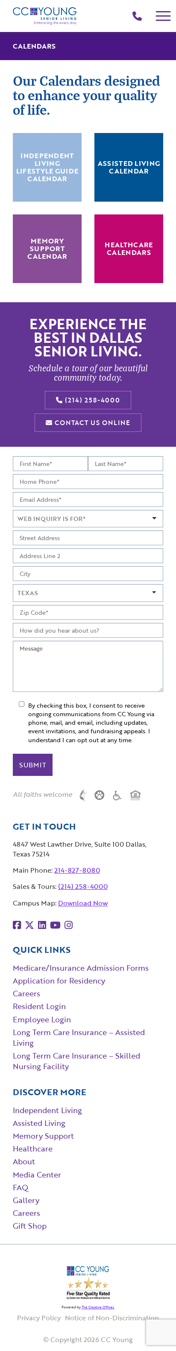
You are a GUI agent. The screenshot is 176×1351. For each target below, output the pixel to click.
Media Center (37, 1174)
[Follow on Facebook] (17, 925)
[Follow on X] (29, 925)
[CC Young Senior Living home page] (45, 16)
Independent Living (47, 1110)
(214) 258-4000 (91, 400)
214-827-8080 (77, 870)
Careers (26, 993)
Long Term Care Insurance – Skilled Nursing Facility (76, 1061)
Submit (32, 765)
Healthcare (33, 1148)
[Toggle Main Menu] (163, 16)
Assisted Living (39, 1122)
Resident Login (39, 1006)
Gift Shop (30, 1225)
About (24, 1161)
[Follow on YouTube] (55, 925)
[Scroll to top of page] (152, 1328)
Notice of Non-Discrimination (112, 1317)
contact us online (91, 422)
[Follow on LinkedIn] (42, 925)
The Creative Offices (98, 1307)
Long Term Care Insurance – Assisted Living (79, 1037)
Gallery (26, 1200)
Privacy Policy (39, 1317)
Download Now (83, 903)
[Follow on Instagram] (69, 925)
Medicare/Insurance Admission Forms (81, 967)
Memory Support (43, 1135)
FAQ (20, 1187)
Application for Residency (59, 980)
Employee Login (42, 1019)
